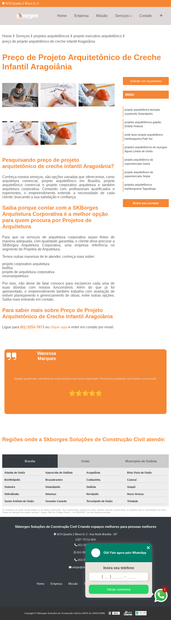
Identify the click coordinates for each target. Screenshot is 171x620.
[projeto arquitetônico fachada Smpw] (59, 133)
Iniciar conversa (118, 589)
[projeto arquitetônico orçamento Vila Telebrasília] (97, 95)
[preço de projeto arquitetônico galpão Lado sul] (59, 95)
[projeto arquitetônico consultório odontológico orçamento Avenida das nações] (20, 95)
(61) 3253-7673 (32, 327)
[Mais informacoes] (161, 15)
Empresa (81, 16)
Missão (102, 16)
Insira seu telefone (118, 568)
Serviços (122, 16)
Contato (145, 16)
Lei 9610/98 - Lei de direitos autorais (91, 512)
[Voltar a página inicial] (27, 16)
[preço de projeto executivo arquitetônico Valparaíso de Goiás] (20, 133)
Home (62, 16)
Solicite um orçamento (146, 81)
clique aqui (58, 327)
